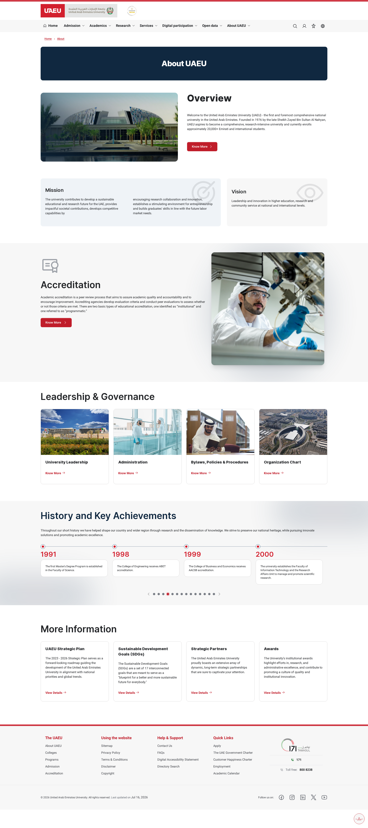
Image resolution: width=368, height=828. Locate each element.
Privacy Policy (110, 752)
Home (48, 38)
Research (123, 26)
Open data (210, 26)
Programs (51, 759)
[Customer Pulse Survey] (359, 818)
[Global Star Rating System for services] (132, 11)
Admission (72, 26)
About (60, 38)
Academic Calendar (226, 773)
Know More (200, 146)
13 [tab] (209, 594)
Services (146, 26)
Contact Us (164, 746)
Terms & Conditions (114, 759)
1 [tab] (154, 594)
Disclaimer (108, 766)
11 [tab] (200, 594)
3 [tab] (163, 594)
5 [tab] (172, 594)
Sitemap (107, 746)
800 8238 (306, 770)
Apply (217, 746)
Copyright (107, 773)
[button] (313, 26)
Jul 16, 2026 (139, 797)
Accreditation (54, 773)
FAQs (160, 752)
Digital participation (177, 26)
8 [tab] (186, 594)
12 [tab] (205, 594)
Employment (221, 766)
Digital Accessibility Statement (178, 759)
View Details (54, 693)
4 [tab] (168, 594)
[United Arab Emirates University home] (79, 10)
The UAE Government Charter (233, 752)
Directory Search (168, 766)
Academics (98, 26)
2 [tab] (159, 594)
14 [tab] (214, 594)
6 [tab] (177, 594)
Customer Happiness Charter (232, 759)
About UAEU (236, 26)
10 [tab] (195, 594)
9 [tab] (191, 594)
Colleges (51, 752)
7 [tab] (182, 594)
